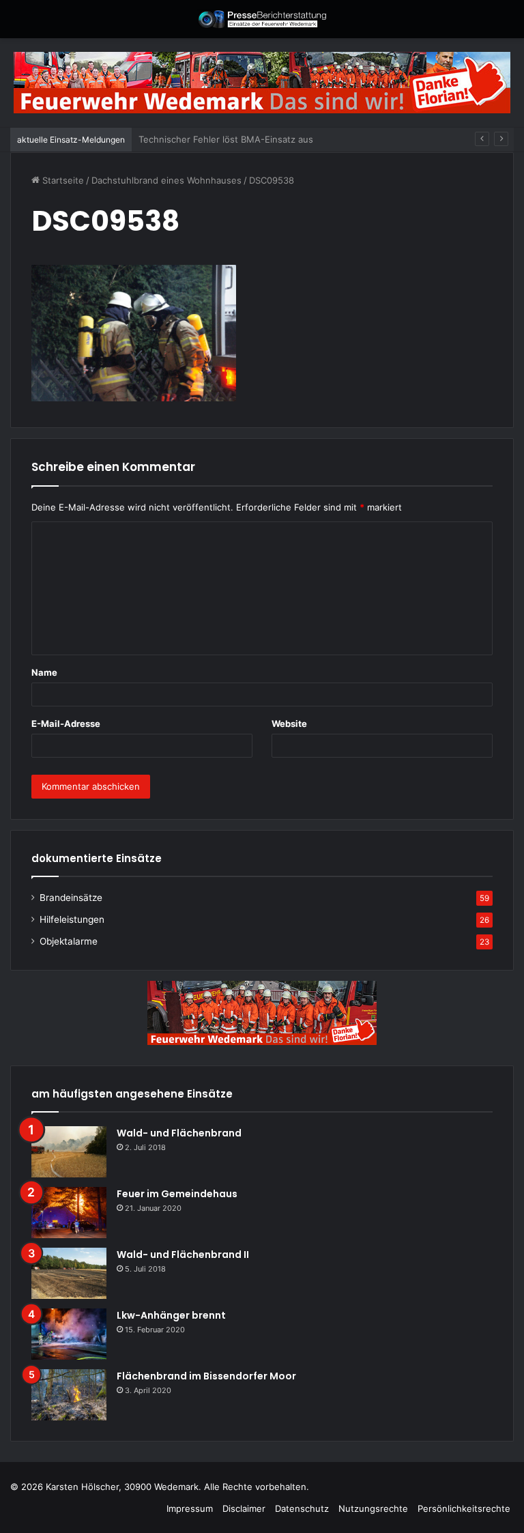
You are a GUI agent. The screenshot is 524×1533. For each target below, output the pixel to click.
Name (44, 672)
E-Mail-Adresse (65, 723)
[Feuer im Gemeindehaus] (68, 1212)
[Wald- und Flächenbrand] (68, 1151)
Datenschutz (302, 1508)
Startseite (62, 180)
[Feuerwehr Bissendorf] (262, 19)
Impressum (189, 1508)
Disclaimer (243, 1508)
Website (289, 723)
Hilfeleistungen (72, 919)
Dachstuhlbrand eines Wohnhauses (166, 180)
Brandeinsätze (71, 897)
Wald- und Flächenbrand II (183, 1254)
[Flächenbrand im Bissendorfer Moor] (68, 1394)
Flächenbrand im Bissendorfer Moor (206, 1376)
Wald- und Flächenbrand (179, 1133)
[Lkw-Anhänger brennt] (68, 1334)
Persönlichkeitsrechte (464, 1508)
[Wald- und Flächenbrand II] (68, 1273)
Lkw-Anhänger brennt (171, 1315)
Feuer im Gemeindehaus (177, 1194)
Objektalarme (69, 941)
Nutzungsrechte (373, 1508)
